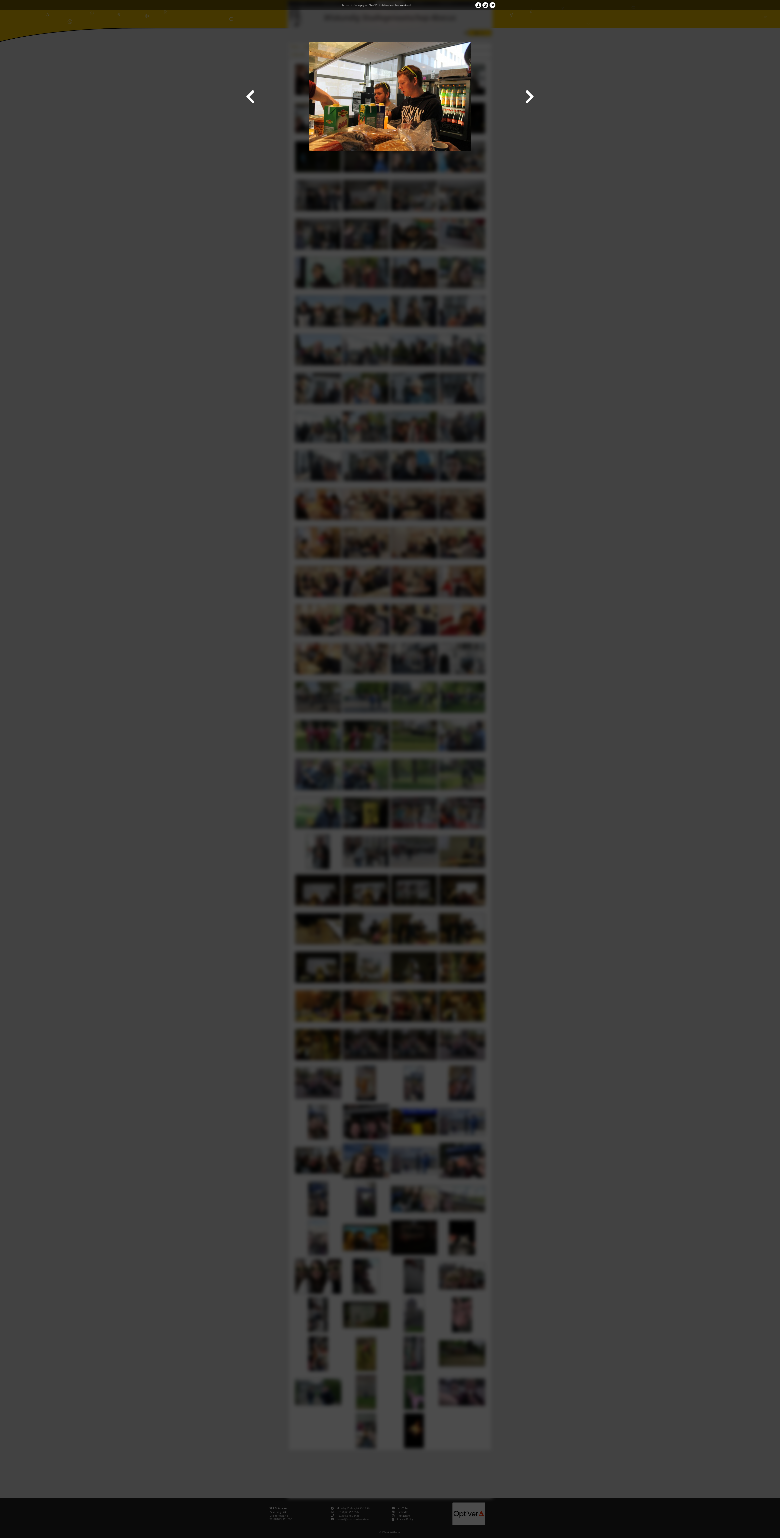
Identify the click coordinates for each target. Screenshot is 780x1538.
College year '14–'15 (365, 5)
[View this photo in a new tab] (485, 5)
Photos (345, 5)
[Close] (493, 5)
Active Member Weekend (396, 5)
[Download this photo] (478, 5)
